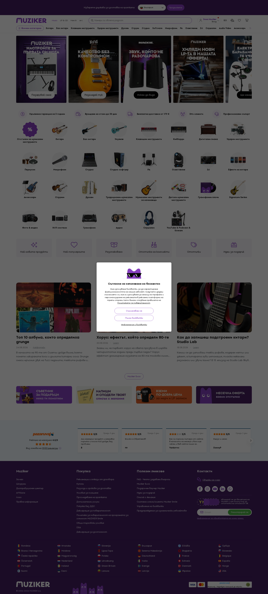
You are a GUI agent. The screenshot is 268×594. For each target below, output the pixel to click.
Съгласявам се (134, 311)
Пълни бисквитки (134, 318)
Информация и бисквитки (134, 324)
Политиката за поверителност (133, 303)
